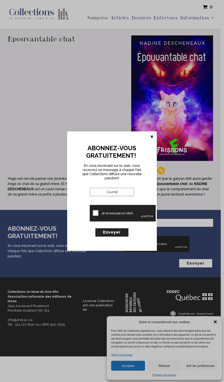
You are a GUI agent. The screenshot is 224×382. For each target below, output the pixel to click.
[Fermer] (152, 136)
